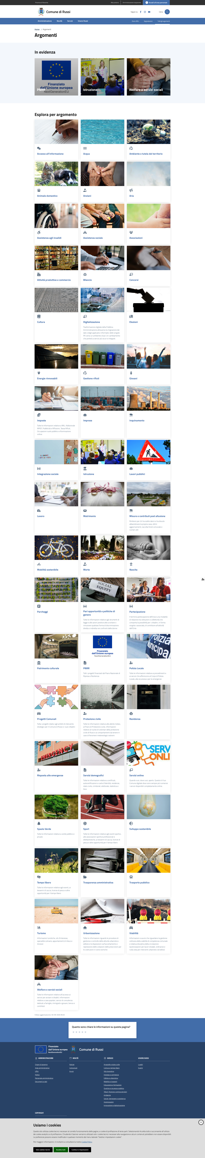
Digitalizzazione (91, 322)
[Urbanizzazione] (102, 911)
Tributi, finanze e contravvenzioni (115, 1091)
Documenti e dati (41, 1081)
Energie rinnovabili (47, 378)
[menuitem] (44, 21)
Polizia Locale (136, 668)
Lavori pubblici (137, 474)
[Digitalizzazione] (102, 300)
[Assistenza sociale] (102, 216)
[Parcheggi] (56, 590)
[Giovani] (148, 356)
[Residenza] (148, 697)
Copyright (39, 1113)
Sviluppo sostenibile (140, 829)
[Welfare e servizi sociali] (148, 77)
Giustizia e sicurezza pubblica (114, 1088)
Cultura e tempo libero (111, 1068)
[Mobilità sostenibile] (56, 548)
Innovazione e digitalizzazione (114, 1105)
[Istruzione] (102, 77)
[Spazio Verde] (56, 807)
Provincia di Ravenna (41, 2)
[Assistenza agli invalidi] (56, 216)
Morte (86, 569)
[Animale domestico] (56, 174)
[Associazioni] (148, 216)
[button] (167, 11)
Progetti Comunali (46, 719)
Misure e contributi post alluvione (147, 516)
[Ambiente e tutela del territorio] (148, 132)
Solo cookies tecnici (43, 1149)
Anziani (87, 196)
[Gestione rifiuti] (102, 356)
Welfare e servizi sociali (49, 989)
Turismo (41, 933)
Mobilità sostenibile (47, 569)
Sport (86, 829)
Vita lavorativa (109, 1071)
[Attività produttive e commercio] (56, 258)
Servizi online (136, 775)
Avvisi (71, 1071)
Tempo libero (44, 882)
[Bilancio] (102, 258)
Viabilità (133, 933)
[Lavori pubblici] (148, 452)
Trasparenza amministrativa (98, 882)
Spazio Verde (44, 829)
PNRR (86, 668)
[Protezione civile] (102, 697)
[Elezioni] (148, 300)
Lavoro (40, 516)
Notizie (71, 1064)
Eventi (140, 1068)
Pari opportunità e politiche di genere (99, 613)
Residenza (134, 719)
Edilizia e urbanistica (111, 1078)
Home (37, 29)
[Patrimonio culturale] (56, 646)
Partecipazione (137, 611)
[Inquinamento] (148, 398)
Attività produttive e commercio (54, 280)
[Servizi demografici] (102, 753)
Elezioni (133, 322)
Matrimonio (89, 516)
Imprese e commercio (111, 1074)
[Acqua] (102, 132)
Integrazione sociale (48, 474)
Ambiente (107, 1095)
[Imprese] (102, 398)
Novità (75, 1058)
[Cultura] (56, 300)
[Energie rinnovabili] (56, 356)
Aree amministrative (42, 1068)
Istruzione (88, 474)
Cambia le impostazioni (80, 1149)
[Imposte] (56, 398)
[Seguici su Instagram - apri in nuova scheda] (144, 11)
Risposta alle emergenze (50, 775)
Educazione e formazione (112, 1085)
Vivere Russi (143, 1058)
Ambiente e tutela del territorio (146, 153)
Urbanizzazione (91, 933)
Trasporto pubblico (139, 882)
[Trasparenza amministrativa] (102, 860)
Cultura (41, 322)
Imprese (87, 420)
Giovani (133, 378)
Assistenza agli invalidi (49, 238)
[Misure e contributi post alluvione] (148, 494)
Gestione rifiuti (91, 378)
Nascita (133, 569)
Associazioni (136, 238)
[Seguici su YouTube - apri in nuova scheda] (148, 11)
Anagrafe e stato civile (112, 1064)
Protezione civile (92, 719)
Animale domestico (47, 196)
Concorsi (133, 280)
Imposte (41, 420)
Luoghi (140, 1064)
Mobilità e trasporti (110, 1081)
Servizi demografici (93, 775)
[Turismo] (56, 911)
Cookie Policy (87, 1141)
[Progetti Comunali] (56, 697)
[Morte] (102, 548)
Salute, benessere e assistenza (115, 1098)
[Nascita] (148, 548)
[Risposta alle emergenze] (56, 753)
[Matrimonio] (102, 494)
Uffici (37, 1071)
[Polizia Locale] (148, 646)
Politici (37, 1074)
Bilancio (87, 280)
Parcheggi (42, 611)
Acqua (86, 153)
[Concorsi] (148, 258)
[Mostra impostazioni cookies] (203, 579)
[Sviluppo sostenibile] (148, 807)
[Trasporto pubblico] (148, 860)
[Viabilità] (148, 911)
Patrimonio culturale (48, 668)
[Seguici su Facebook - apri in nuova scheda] (140, 11)
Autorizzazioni (109, 1102)
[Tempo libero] (56, 860)
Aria (131, 196)
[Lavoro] (56, 494)
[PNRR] (56, 77)
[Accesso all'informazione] (56, 132)
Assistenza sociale (93, 238)
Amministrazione (45, 1058)
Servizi (110, 1058)
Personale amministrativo (44, 1078)
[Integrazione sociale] (56, 452)
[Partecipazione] (148, 590)
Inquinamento (136, 420)
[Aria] (148, 174)
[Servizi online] (148, 753)
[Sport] (102, 807)
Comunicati (73, 1068)
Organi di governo (41, 1064)
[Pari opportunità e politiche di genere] (102, 590)
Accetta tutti (60, 1149)
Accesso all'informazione (50, 153)
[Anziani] (102, 174)
